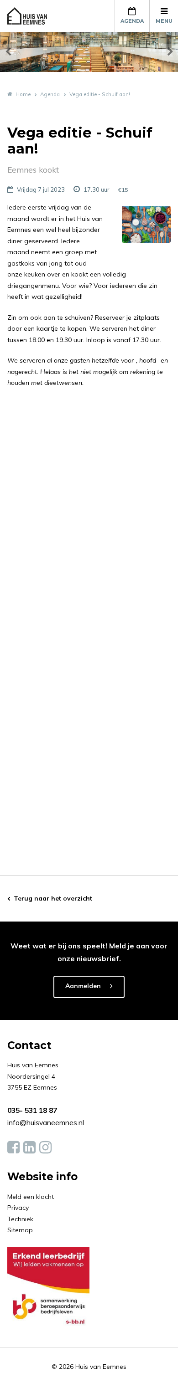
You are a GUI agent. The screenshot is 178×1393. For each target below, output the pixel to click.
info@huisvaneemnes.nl (45, 1122)
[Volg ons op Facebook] (13, 1147)
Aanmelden (83, 986)
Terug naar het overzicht (53, 898)
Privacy (18, 1208)
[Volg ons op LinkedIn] (29, 1147)
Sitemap (20, 1230)
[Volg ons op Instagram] (45, 1147)
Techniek (20, 1219)
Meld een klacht (30, 1197)
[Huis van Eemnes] (32, 16)
